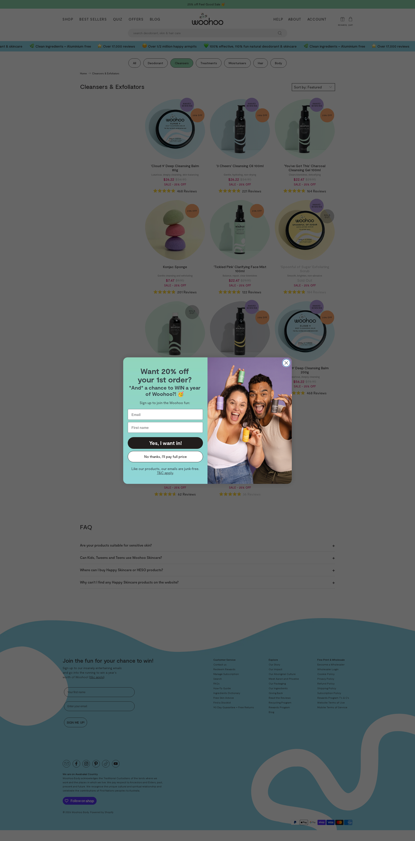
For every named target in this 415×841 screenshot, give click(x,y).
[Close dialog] (286, 363)
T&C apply (165, 473)
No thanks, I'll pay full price (165, 456)
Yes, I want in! (165, 443)
